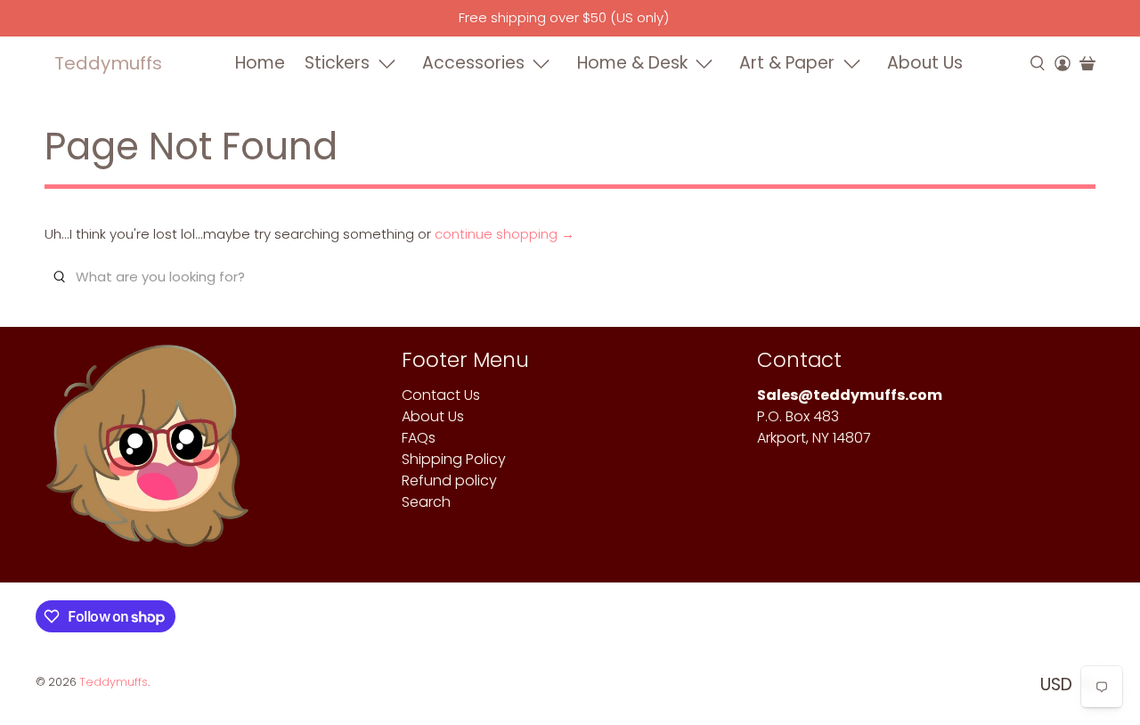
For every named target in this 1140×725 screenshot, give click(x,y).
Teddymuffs (108, 63)
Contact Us (441, 395)
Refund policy (449, 480)
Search (426, 502)
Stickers (337, 63)
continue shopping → (504, 233)
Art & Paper (787, 63)
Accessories (473, 63)
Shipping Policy (454, 459)
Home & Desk (632, 63)
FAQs (419, 438)
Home (260, 63)
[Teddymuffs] (147, 455)
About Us (925, 63)
